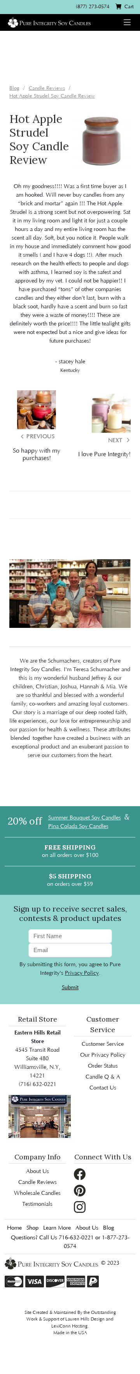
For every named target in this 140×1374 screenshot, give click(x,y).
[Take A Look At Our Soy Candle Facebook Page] (80, 1174)
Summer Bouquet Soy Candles (84, 818)
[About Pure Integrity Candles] (40, 1116)
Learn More (57, 1228)
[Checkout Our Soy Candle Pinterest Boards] (80, 1190)
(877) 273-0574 (92, 6)
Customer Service (103, 1044)
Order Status (103, 1066)
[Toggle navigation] (127, 22)
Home (14, 1228)
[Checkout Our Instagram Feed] (80, 1206)
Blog (108, 1228)
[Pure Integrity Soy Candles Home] (49, 21)
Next (116, 440)
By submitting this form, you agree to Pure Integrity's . (70, 969)
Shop (32, 1228)
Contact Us (102, 1088)
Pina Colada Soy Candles (78, 826)
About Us (37, 1171)
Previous (40, 437)
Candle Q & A (103, 1077)
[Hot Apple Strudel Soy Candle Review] (101, 141)
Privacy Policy (82, 973)
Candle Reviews (37, 1182)
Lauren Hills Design (85, 1319)
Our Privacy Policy (102, 1055)
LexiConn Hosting (69, 1326)
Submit (70, 988)
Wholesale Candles (37, 1193)
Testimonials (37, 1204)
